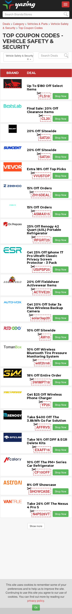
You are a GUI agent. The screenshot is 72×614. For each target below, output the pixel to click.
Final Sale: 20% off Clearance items (42, 110)
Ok (36, 607)
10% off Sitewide (41, 330)
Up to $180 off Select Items (45, 87)
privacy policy (35, 601)
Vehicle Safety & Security (19, 55)
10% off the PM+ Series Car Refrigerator (46, 464)
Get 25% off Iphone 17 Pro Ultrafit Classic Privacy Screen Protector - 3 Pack (45, 257)
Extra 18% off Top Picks (46, 169)
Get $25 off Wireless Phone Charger (44, 396)
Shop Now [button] (60, 96)
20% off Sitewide (41, 131)
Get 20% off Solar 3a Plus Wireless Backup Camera (45, 308)
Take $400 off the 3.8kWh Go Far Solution (46, 419)
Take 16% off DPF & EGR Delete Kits (47, 441)
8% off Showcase (41, 485)
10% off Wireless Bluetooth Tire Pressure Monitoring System (47, 353)
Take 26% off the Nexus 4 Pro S (47, 505)
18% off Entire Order (44, 375)
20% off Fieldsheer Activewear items (43, 283)
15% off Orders (39, 188)
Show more (36, 526)
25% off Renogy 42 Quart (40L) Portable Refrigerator (44, 230)
